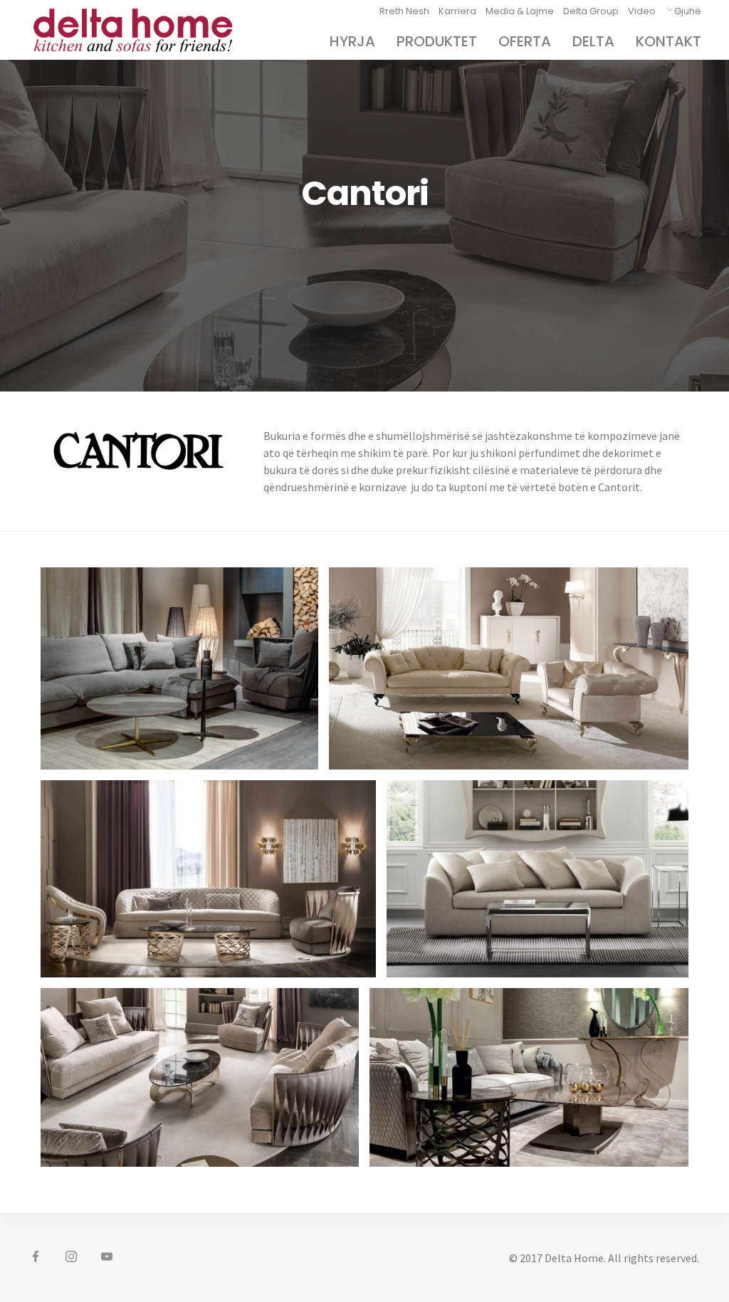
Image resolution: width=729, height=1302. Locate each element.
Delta (593, 41)
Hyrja (352, 41)
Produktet (437, 41)
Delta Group (591, 11)
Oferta (524, 41)
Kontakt (668, 41)
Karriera (457, 11)
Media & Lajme (520, 11)
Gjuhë (687, 11)
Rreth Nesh (404, 11)
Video (642, 11)
